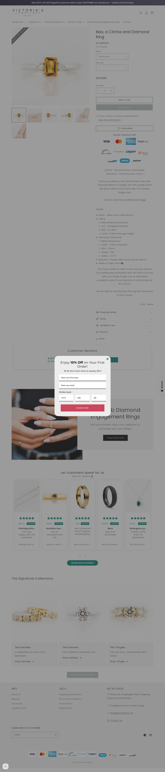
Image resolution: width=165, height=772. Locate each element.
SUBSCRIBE (82, 408)
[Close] (107, 359)
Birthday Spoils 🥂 (66, 392)
